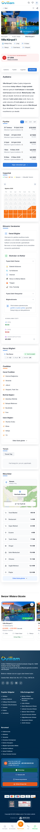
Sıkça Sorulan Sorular (9, 754)
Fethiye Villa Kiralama (9, 702)
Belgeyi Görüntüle (12, 59)
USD (26, 122)
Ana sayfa (4, 36)
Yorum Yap (8, 454)
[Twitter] (12, 683)
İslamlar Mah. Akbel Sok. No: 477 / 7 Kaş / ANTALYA (17, 677)
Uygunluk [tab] (23, 69)
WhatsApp (21, 770)
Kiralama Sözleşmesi (9, 740)
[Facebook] (3, 683)
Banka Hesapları (8, 743)
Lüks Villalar (26, 703)
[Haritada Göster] (20, 496)
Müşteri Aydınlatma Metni (10, 745)
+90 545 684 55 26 (27, 763)
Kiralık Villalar (16, 36)
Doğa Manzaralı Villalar (29, 717)
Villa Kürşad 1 (29, 36)
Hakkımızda (6, 731)
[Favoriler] (32, 2)
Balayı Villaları (26, 696)
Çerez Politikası (8, 751)
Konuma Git (21, 774)
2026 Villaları (26, 723)
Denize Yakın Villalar (28, 711)
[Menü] (36, 2)
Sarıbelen (6, 713)
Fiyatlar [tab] (14, 69)
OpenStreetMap (8, 501)
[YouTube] (16, 683)
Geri (6, 8)
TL (22, 122)
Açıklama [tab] (6, 69)
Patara (5, 710)
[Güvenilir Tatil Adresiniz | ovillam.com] (8, 2)
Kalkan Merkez (7, 699)
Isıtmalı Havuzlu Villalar (29, 709)
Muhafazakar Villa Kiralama (27, 699)
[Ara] (28, 2)
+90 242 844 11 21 (14, 763)
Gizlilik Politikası (8, 748)
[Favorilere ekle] (33, 8)
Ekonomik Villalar (27, 720)
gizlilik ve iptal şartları (17, 308)
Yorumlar (5, 737)
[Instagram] (7, 683)
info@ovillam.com (13, 765)
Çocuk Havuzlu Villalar (29, 714)
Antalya (5, 696)
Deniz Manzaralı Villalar (29, 706)
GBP (34, 122)
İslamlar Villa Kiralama (10, 705)
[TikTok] (21, 683)
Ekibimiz (5, 734)
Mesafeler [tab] (32, 69)
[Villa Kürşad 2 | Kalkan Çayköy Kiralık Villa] (18, 611)
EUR (30, 122)
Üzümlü (5, 707)
